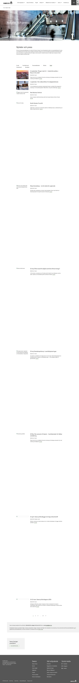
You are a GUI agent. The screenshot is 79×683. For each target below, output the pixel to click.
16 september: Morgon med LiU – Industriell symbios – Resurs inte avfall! (44, 72)
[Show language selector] (77, 1)
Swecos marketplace (36, 676)
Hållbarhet (34, 670)
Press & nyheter (35, 674)
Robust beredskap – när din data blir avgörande (42, 186)
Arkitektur (49, 663)
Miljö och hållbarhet (50, 670)
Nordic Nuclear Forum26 (36, 103)
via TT (75, 627)
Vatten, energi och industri (52, 672)
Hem (4, 7)
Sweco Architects (30, 2)
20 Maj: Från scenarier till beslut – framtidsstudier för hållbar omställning (46, 435)
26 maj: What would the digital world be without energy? (45, 268)
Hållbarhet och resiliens (50, 2)
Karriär (59, 2)
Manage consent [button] (29, 680)
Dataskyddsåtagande (23, 680)
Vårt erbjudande (20, 2)
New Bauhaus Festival (36, 92)
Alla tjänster (49, 676)
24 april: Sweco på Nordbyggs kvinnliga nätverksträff (44, 517)
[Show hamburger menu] (73, 2)
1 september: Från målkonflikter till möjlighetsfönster (44, 82)
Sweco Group (40, 629)
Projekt (36, 2)
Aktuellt (41, 2)
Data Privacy (11, 680)
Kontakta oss (66, 2)
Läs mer (40, 78)
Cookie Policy (16, 680)
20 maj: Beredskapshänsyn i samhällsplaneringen (43, 351)
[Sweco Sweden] (7, 2)
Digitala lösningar (50, 668)
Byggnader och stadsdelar (52, 666)
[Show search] (77, 4)
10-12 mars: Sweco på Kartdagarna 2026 (40, 599)
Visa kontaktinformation (14, 645)
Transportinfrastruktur (51, 674)
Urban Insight (34, 668)
